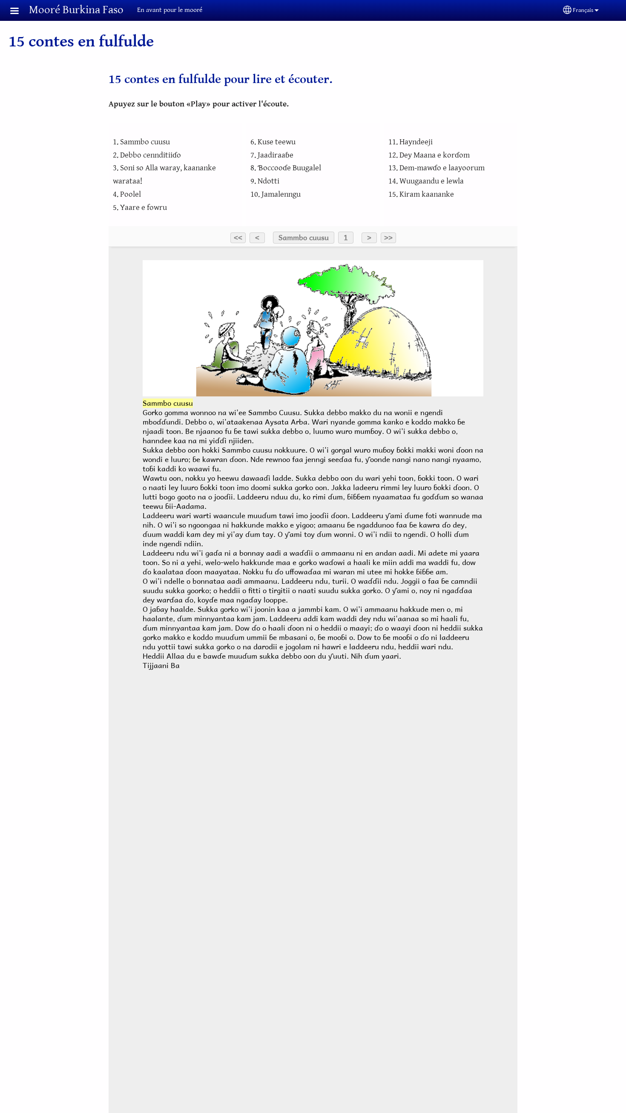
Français (583, 10)
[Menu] (19, 11)
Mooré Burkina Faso (76, 10)
